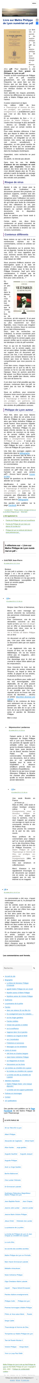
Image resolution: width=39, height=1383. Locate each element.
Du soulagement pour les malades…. (20, 1014)
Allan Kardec (9, 1147)
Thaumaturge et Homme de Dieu (16, 1327)
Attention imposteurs (12, 1081)
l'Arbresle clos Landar (24, 1221)
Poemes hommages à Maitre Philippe (18, 1307)
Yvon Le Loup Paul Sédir (14, 1353)
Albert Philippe (10, 1134)
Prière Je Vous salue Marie (14, 1314)
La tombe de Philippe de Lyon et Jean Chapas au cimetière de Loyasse (18, 1235)
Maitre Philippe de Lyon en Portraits (18, 1255)
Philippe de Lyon (24, 1301)
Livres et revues (10, 1050)
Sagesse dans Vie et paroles (17, 1032)
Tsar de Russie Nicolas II (14, 1340)
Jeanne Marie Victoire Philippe (16, 1214)
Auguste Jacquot (26, 1154)
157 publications (11, 1101)
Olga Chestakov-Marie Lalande (16, 1281)
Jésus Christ (9, 1221)
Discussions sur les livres (16, 1064)
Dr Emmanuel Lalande (13, 1186)
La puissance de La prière (14, 1227)
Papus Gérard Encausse (21, 1288)
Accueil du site (10, 976)
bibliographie (25, 453)
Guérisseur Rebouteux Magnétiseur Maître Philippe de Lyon (17, 1194)
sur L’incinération (13, 1039)
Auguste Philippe (11, 1160)
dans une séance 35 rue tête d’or (18, 1010)
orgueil (7, 1288)
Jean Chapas (27, 1201)
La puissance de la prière (14, 1003)
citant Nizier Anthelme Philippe (18, 1057)
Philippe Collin (10, 1301)
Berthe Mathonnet (11, 1173)
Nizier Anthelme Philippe (13, 1275)
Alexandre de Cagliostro (13, 1141)
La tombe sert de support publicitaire (20, 1090)
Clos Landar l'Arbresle (13, 1180)
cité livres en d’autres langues (17, 1053)
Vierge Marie (23, 1346)
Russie (29, 1314)
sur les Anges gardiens (15, 1018)
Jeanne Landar (27, 1208)
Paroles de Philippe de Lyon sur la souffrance (20, 520)
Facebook (12, 505)
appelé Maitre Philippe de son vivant (20, 989)
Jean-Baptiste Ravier (12, 1201)
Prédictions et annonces (15, 1043)
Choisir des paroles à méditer (17, 1025)
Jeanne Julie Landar (12, 1208)
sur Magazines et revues (15, 1061)
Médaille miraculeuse (12, 1268)
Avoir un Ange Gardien (13, 1167)
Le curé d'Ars (9, 1242)
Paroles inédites (12, 1021)
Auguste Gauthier (11, 1154)
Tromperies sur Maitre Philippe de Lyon (19, 1333)
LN (7, 598)
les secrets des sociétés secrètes (17, 1248)
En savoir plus (25, 1380)
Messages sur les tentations (17, 1047)
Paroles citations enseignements (16, 1294)
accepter (12, 1380)
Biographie (9, 980)
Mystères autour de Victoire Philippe (20, 996)
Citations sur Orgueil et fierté (17, 1036)
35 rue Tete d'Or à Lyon (13, 1127)
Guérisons (8, 1000)
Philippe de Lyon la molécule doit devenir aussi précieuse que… (19, 531)
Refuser (18, 1380)
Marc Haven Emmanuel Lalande (16, 1262)
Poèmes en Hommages (13, 1093)
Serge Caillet (9, 1320)
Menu (34, 3)
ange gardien (21, 1147)
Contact (7, 1097)
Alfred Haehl (24, 512)
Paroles (7, 1007)
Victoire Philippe (10, 1346)
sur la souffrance (13, 1028)
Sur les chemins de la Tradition (15, 1375)
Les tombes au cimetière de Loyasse (18, 1068)
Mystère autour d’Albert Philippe (18, 993)
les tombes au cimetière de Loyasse (20, 1071)
